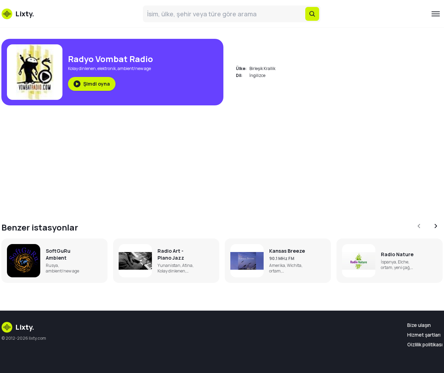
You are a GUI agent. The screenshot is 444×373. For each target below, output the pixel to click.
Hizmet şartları (424, 334)
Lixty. (24, 327)
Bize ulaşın (419, 325)
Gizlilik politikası (425, 344)
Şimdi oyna (96, 83)
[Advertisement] (209, 159)
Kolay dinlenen (82, 68)
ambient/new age (134, 68)
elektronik (106, 68)
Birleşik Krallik (262, 68)
